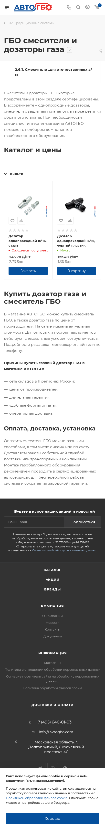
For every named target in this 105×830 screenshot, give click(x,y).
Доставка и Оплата (53, 705)
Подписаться (83, 522)
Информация (52, 653)
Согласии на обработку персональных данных (64, 550)
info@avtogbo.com (56, 732)
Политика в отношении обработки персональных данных (52, 669)
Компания (52, 606)
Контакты (52, 629)
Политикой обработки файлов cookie (37, 798)
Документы (52, 636)
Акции (53, 579)
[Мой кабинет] (87, 7)
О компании (52, 616)
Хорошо (52, 818)
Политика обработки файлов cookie (52, 688)
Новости (53, 623)
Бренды (52, 589)
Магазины (52, 663)
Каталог (53, 570)
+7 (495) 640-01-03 (54, 722)
